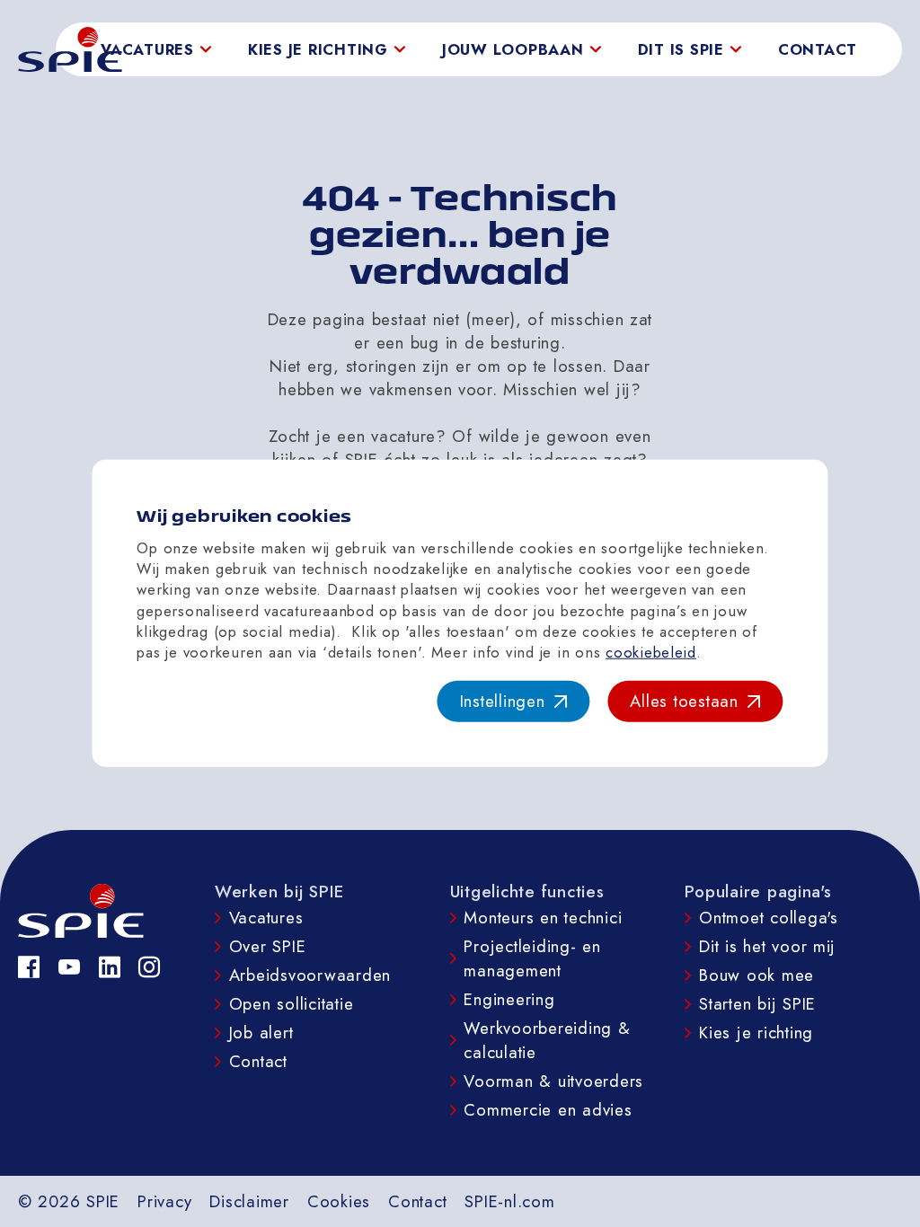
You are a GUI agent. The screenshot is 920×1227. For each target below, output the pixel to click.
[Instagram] (149, 967)
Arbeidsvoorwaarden (310, 975)
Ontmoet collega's (768, 917)
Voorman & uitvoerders (553, 1081)
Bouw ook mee (756, 975)
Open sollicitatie (291, 1004)
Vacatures (266, 917)
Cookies (338, 1201)
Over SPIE (267, 946)
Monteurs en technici (543, 917)
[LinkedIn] (110, 967)
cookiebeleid (651, 652)
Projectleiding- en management (532, 958)
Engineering (509, 999)
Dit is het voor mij (767, 946)
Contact (817, 49)
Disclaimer (248, 1201)
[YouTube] (69, 967)
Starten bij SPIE (757, 1004)
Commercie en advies (548, 1110)
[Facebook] (29, 967)
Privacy (164, 1201)
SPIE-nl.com (509, 1201)
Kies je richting (756, 1032)
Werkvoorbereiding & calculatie (547, 1040)
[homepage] (70, 49)
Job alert (261, 1032)
